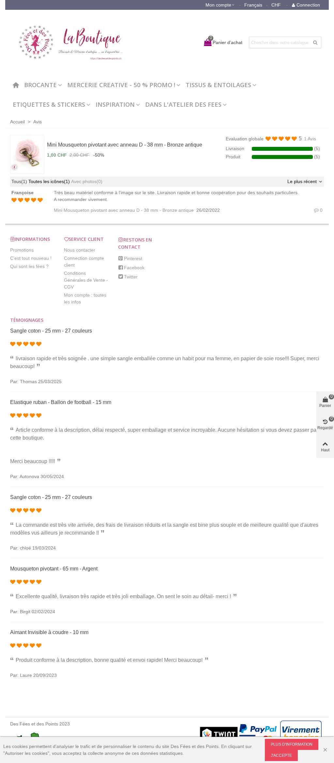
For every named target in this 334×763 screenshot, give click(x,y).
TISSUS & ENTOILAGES (218, 85)
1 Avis (310, 138)
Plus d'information (291, 744)
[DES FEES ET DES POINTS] (67, 42)
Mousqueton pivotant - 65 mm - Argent (54, 568)
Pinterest (133, 258)
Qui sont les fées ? (29, 266)
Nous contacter (79, 250)
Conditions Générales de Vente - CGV (86, 280)
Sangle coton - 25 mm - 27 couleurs (51, 331)
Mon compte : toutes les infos (85, 298)
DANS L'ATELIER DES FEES (183, 104)
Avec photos (86, 181)
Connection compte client (84, 262)
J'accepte (281, 755)
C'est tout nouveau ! (31, 258)
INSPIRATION (115, 104)
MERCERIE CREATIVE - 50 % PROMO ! (121, 85)
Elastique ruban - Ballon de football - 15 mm (60, 402)
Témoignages (26, 320)
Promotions (22, 250)
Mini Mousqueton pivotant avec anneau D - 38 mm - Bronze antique (124, 145)
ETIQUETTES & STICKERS (49, 104)
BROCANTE (40, 85)
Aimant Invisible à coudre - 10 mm (49, 632)
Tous (19, 181)
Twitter (131, 276)
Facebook (134, 267)
